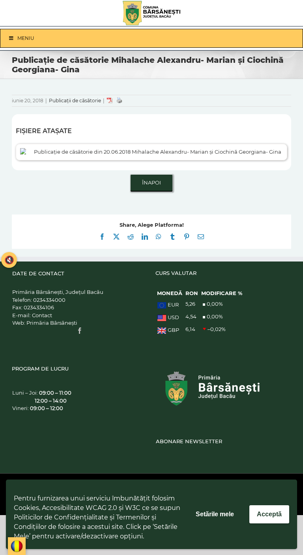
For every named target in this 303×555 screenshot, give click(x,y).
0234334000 (49, 300)
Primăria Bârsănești (51, 323)
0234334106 (39, 307)
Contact (42, 315)
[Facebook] (80, 330)
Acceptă (269, 514)
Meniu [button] (25, 38)
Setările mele (215, 514)
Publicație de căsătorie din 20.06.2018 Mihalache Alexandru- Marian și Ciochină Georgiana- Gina (157, 152)
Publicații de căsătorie (75, 100)
